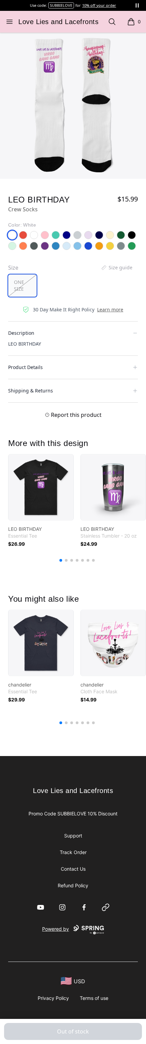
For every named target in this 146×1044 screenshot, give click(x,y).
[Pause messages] (137, 5)
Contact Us (73, 869)
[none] (116, 267)
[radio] (22, 285)
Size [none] (13, 267)
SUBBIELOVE (61, 5)
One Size (19, 285)
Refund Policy (73, 885)
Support (73, 835)
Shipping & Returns (30, 390)
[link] (40, 487)
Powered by (55, 929)
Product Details (25, 367)
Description (21, 333)
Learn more (110, 309)
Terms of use (94, 998)
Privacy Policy (53, 998)
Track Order (73, 852)
